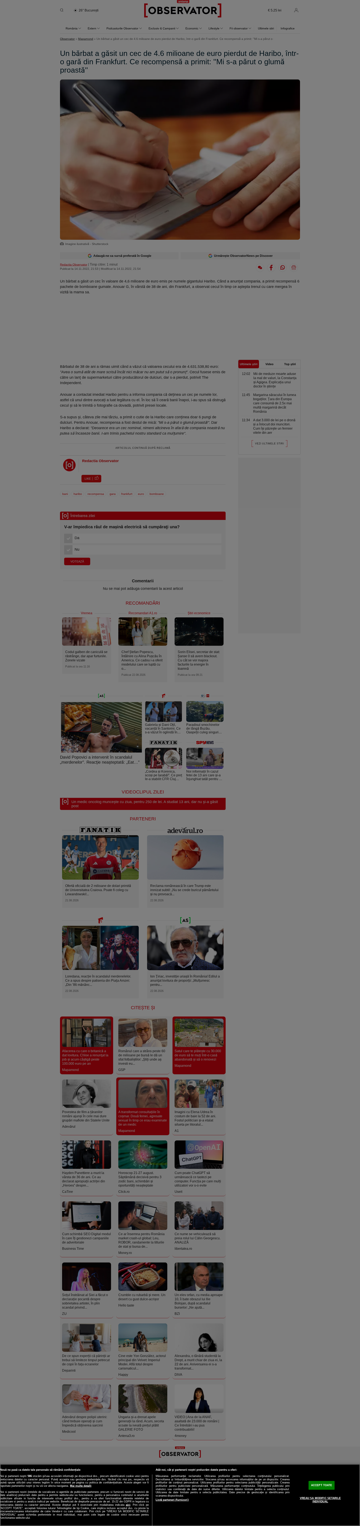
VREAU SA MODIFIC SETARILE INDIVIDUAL (320, 1500)
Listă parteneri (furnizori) (172, 1499)
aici (128, 1504)
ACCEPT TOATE (321, 1485)
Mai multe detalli (80, 1485)
